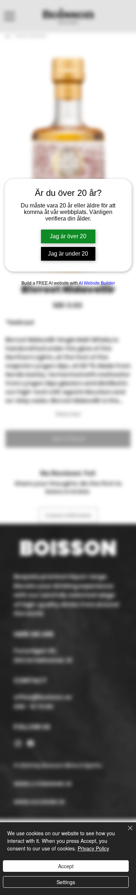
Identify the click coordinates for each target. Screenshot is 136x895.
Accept (66, 866)
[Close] (126, 832)
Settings (66, 882)
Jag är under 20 (68, 254)
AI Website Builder (97, 283)
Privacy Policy (93, 848)
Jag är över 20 (68, 236)
